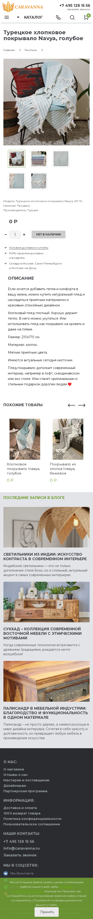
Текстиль (30, 50)
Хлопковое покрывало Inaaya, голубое (23, 468)
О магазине (13, 769)
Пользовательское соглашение (31, 824)
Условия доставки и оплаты (28, 247)
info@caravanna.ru (21, 848)
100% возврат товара (21, 813)
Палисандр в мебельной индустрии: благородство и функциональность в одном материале (45, 713)
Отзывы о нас (15, 774)
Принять (46, 912)
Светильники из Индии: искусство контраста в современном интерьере (45, 556)
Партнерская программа (25, 791)
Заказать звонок (78, 9)
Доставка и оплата (20, 807)
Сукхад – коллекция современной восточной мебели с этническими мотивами (42, 633)
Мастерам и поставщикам (26, 780)
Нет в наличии (48, 234)
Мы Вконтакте (22, 873)
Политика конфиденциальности (32, 818)
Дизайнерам (14, 785)
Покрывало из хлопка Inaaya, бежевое (63, 468)
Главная (9, 50)
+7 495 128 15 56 (74, 5)
